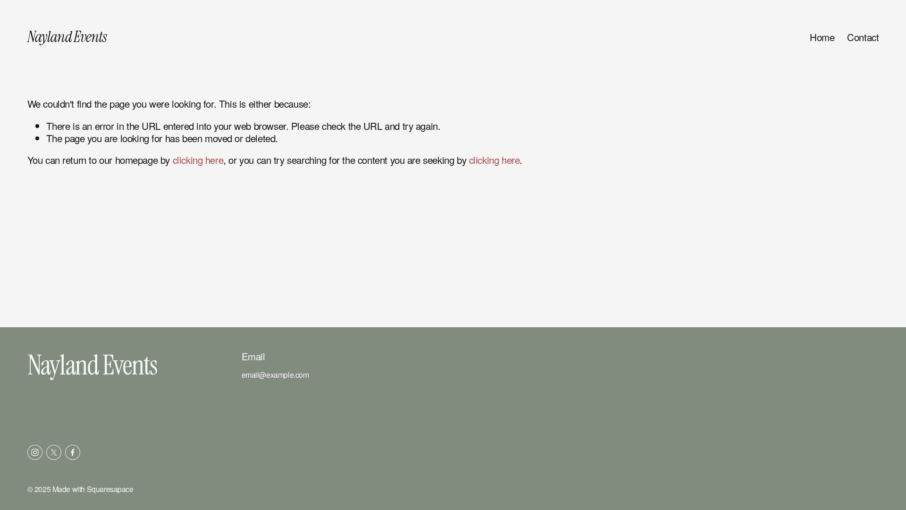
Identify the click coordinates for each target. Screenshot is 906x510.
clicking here (198, 160)
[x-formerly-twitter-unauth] (53, 452)
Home (822, 37)
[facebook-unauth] (72, 452)
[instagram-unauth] (34, 452)
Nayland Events (67, 37)
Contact (863, 37)
